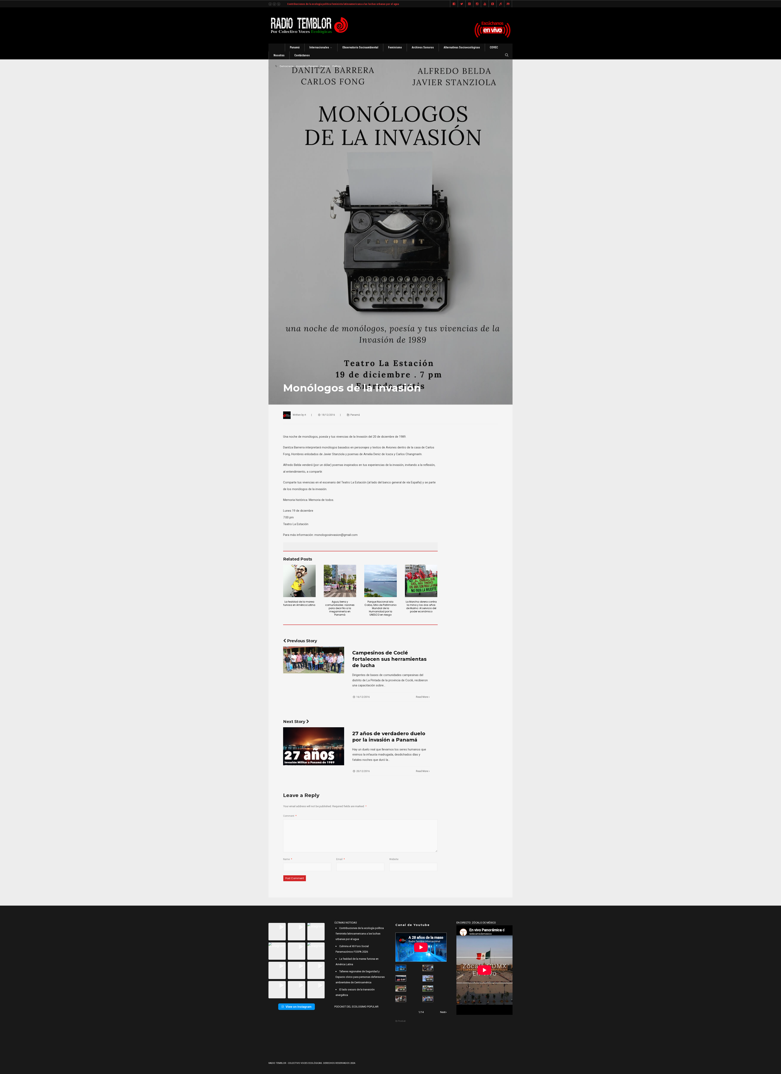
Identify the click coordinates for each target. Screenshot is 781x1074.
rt (305, 414)
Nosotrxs (279, 55)
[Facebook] (454, 4)
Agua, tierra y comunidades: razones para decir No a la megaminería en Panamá (340, 608)
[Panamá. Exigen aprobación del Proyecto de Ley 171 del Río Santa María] (400, 999)
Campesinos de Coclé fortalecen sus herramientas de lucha (389, 659)
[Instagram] (477, 4)
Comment (290, 815)
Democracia (286, 66)
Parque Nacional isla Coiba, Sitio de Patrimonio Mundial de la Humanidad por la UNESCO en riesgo (380, 608)
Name (287, 859)
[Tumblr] (493, 4)
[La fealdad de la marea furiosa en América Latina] (299, 581)
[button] (277, 931)
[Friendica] (469, 4)
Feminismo (395, 47)
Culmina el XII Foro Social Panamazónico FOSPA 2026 (318, 3)
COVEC (494, 47)
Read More (422, 697)
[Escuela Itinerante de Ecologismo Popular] (400, 989)
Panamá (295, 47)
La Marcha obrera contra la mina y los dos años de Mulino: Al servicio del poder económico (421, 606)
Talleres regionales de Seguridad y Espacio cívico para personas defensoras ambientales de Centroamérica (360, 977)
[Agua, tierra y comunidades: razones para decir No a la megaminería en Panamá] (340, 581)
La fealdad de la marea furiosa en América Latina (299, 603)
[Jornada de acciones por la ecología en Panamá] (427, 989)
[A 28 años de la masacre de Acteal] (400, 968)
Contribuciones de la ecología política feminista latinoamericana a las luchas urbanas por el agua (360, 934)
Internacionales (319, 47)
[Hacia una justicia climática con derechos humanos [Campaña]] (400, 978)
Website (393, 859)
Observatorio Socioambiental (360, 47)
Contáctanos (302, 55)
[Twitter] (462, 4)
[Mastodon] (508, 4)
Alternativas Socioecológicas (462, 47)
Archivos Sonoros (423, 47)
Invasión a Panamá (307, 66)
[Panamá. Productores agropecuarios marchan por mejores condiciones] (427, 999)
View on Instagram (299, 1006)
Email (340, 859)
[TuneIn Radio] (500, 4)
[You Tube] (485, 4)
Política (336, 66)
